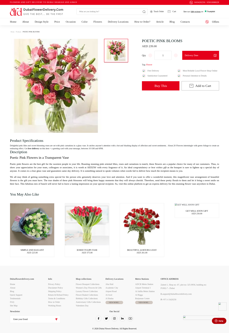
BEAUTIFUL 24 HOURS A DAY (142, 250)
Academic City (111, 288)
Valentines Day (82, 305)
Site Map (13, 305)
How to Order (54, 302)
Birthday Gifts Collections (87, 298)
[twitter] (106, 319)
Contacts (185, 21)
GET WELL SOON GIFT (197, 211)
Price (57, 21)
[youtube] (130, 319)
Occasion (71, 21)
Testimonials (15, 298)
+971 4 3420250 (168, 299)
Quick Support (16, 295)
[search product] (144, 11)
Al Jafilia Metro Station (145, 291)
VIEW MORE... (114, 302)
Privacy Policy (54, 284)
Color (85, 21)
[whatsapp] (222, 306)
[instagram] (114, 319)
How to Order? (142, 21)
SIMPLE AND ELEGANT (32, 250)
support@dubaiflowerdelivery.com (176, 294)
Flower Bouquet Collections (87, 284)
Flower (149, 65)
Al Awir (108, 295)
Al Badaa (109, 298)
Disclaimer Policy (55, 288)
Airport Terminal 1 (143, 288)
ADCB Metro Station (144, 284)
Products (18, 32)
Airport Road (111, 291)
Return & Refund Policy (58, 295)
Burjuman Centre (142, 298)
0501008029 (213, 2)
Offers (215, 21)
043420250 (199, 2)
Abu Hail (109, 284)
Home (13, 21)
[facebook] (99, 319)
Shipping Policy (54, 291)
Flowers (97, 21)
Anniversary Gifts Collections (88, 302)
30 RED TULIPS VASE (87, 250)
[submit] (56, 319)
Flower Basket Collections (87, 295)
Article (160, 21)
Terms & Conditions (56, 298)
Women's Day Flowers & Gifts (89, 288)
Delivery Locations (118, 21)
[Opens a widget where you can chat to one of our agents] (219, 321)
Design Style (42, 21)
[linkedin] (122, 319)
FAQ (12, 302)
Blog (172, 21)
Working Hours (54, 305)
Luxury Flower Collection (87, 291)
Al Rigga (139, 295)
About (25, 21)
